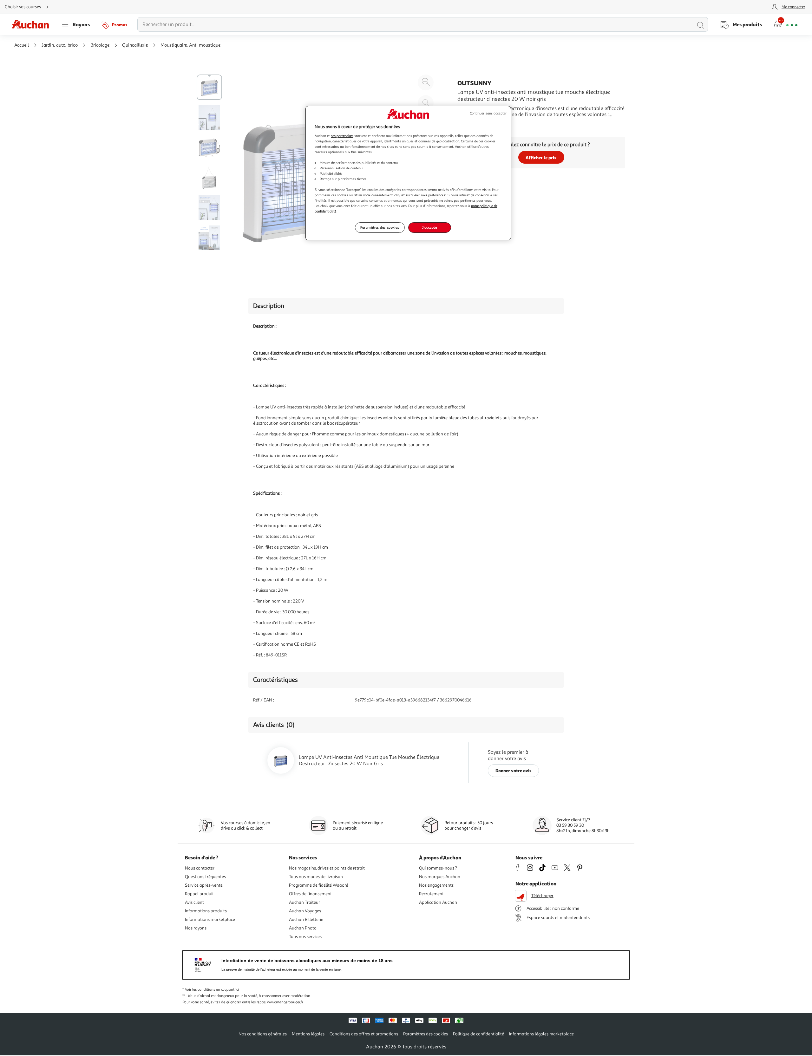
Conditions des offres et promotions (364, 1034)
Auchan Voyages (305, 911)
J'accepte (429, 227)
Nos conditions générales (263, 1034)
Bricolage (99, 45)
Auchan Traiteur (304, 902)
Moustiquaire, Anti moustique (190, 45)
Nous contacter (199, 868)
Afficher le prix (541, 157)
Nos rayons (195, 928)
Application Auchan (438, 902)
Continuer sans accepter (488, 113)
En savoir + (469, 124)
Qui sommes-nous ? (438, 868)
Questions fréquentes (205, 876)
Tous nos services (305, 936)
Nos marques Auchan (439, 876)
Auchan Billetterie (306, 919)
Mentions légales (308, 1034)
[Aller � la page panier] (785, 24)
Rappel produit (199, 893)
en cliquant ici (227, 989)
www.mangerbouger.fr (285, 1002)
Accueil (21, 45)
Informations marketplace (210, 919)
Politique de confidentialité (478, 1034)
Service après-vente (204, 885)
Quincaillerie (135, 45)
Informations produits (206, 911)
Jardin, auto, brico (60, 45)
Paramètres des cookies (379, 227)
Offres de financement (310, 893)
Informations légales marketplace (541, 1034)
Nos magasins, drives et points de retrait (327, 868)
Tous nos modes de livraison (316, 876)
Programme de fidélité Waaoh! (318, 885)
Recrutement (431, 893)
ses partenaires (342, 136)
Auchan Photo (303, 928)
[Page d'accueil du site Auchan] (33, 24)
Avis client (194, 902)
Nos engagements (436, 885)
